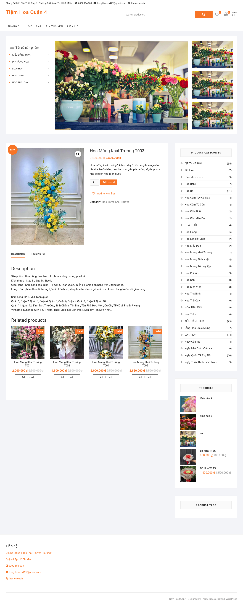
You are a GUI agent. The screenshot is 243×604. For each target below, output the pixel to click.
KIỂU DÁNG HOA (21, 54)
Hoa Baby (190, 184)
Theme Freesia (208, 599)
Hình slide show (194, 177)
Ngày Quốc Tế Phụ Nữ (197, 355)
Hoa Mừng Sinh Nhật (196, 259)
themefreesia (138, 3)
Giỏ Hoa (189, 170)
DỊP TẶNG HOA (20, 61)
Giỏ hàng (35, 26)
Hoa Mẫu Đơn (192, 245)
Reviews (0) (38, 254)
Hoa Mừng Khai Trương (115, 202)
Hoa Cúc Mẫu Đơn (195, 218)
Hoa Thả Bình (192, 293)
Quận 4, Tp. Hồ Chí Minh (19, 559)
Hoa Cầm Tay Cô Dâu (197, 197)
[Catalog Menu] (31, 43)
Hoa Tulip (190, 314)
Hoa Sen (189, 280)
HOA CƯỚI (18, 75)
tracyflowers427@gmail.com (111, 3)
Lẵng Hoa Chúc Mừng (197, 328)
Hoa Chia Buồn (193, 211)
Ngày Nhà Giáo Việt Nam (199, 348)
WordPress (231, 599)
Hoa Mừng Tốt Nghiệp (197, 266)
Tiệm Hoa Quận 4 (26, 12)
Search (204, 14)
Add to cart (109, 182)
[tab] (18, 254)
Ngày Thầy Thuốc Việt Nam (200, 362)
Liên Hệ (72, 26)
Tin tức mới (54, 26)
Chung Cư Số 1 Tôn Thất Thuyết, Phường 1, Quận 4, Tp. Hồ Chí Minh (39, 3)
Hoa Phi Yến (191, 273)
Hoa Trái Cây (192, 300)
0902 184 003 (85, 3)
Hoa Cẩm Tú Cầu (194, 204)
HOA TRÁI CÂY (20, 82)
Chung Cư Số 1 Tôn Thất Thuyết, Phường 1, (29, 552)
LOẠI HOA (17, 68)
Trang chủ (16, 26)
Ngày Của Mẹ (192, 341)
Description (18, 254)
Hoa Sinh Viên (192, 286)
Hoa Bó (188, 190)
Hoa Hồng (190, 232)
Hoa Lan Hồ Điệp (194, 238)
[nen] (121, 42)
